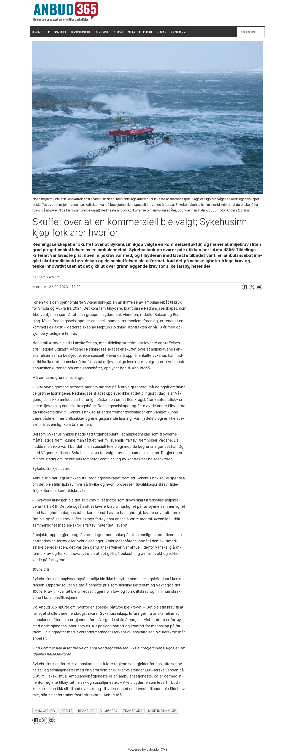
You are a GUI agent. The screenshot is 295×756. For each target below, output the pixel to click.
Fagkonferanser (80, 32)
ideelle (67, 711)
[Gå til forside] (65, 11)
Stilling (161, 32)
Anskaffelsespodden (140, 32)
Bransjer (37, 32)
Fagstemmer (102, 32)
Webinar (118, 32)
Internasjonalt (57, 32)
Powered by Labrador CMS (147, 749)
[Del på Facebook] (245, 287)
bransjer (86, 711)
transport (132, 711)
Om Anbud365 (178, 32)
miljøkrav (108, 711)
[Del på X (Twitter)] (252, 287)
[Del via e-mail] (259, 287)
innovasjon (45, 711)
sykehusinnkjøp (162, 711)
